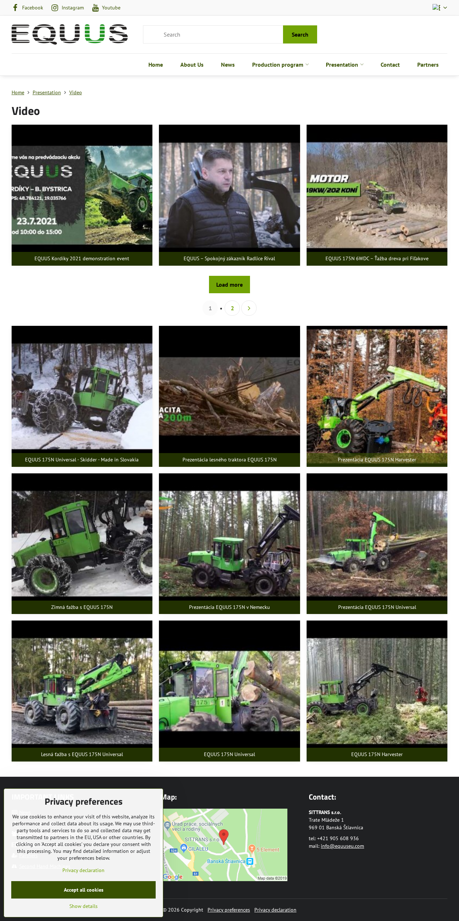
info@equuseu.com (342, 846)
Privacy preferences (229, 910)
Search (300, 34)
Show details (83, 906)
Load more (229, 284)
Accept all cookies (83, 890)
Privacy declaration (275, 910)
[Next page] (249, 308)
